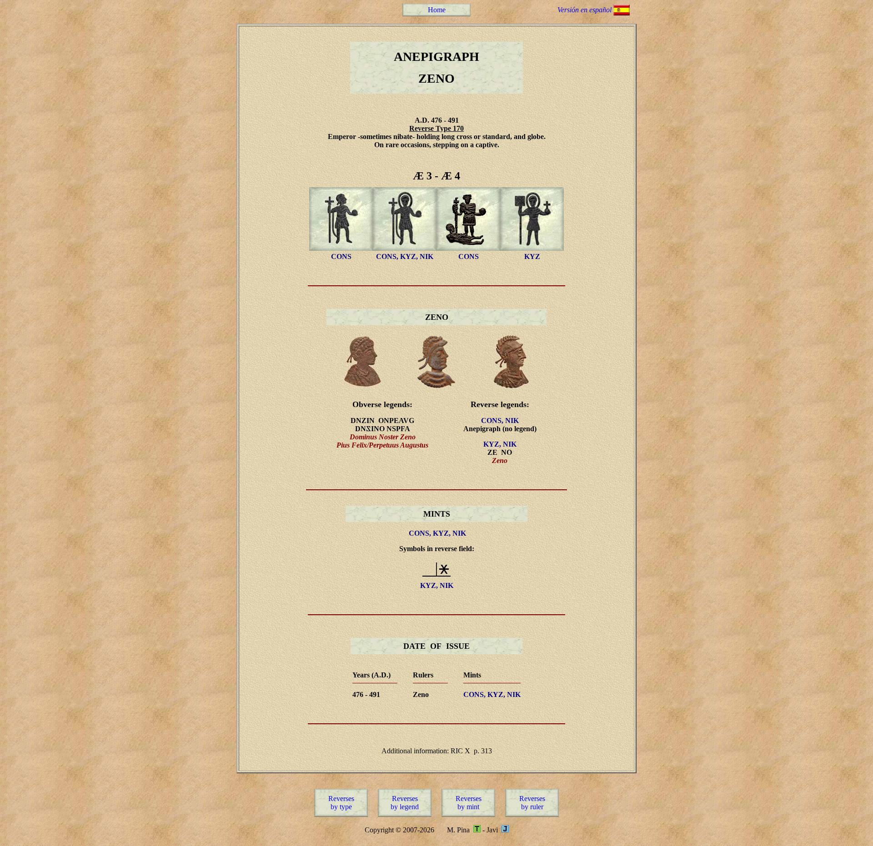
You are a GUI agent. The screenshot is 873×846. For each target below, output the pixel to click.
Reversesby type (341, 803)
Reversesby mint (469, 803)
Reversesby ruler (532, 803)
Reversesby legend (405, 803)
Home (437, 10)
